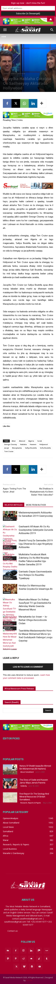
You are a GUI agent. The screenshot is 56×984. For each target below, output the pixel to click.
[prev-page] (4, 648)
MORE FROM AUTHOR (36, 505)
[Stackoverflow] (39, 959)
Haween (33, 444)
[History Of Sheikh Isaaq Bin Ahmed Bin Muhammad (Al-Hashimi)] (10, 769)
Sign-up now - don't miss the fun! (28, 3)
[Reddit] (23, 959)
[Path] (8, 959)
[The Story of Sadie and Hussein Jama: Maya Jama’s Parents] (10, 783)
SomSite (29, 980)
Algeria (31, 441)
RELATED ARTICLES (14, 505)
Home (3, 37)
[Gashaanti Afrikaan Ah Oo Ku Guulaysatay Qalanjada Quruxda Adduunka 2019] (10, 537)
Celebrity (23, 786)
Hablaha (23, 444)
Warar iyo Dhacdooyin (18, 74)
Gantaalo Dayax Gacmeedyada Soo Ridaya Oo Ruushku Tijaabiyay (35, 575)
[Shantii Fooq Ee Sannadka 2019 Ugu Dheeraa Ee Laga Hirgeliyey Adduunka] (10, 549)
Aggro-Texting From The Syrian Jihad (14, 490)
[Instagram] (23, 950)
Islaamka (7, 592)
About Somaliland (27, 772)
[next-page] (9, 648)
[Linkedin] (33, 103)
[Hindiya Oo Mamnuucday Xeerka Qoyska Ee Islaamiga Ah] (10, 589)
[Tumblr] (47, 959)
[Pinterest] (16, 959)
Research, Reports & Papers (30, 803)
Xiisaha (6, 74)
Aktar (14, 441)
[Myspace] (47, 951)
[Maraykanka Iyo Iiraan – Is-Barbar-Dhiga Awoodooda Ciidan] (10, 622)
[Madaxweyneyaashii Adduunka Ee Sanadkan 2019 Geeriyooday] (10, 516)
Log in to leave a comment (28, 667)
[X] (15, 103)
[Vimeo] (24, 967)
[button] (4, 30)
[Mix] (39, 951)
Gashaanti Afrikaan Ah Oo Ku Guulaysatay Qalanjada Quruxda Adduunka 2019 (36, 530)
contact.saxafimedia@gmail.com (34, 930)
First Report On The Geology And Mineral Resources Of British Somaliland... (34, 797)
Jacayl (6, 448)
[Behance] (8, 951)
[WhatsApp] (24, 103)
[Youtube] (40, 967)
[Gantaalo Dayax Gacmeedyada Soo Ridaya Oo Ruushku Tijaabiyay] (10, 575)
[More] (41, 103)
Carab (39, 441)
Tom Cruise (8, 451)
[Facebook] (7, 103)
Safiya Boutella (31, 448)
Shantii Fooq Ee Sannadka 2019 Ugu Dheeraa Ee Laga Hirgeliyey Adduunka (36, 544)
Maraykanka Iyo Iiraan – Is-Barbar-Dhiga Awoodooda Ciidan (33, 620)
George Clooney (10, 444)
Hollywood (43, 444)
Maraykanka (17, 448)
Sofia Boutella (45, 448)
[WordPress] (32, 967)
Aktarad (22, 441)
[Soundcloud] (31, 959)
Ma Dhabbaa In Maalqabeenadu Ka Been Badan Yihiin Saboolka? (41, 491)
